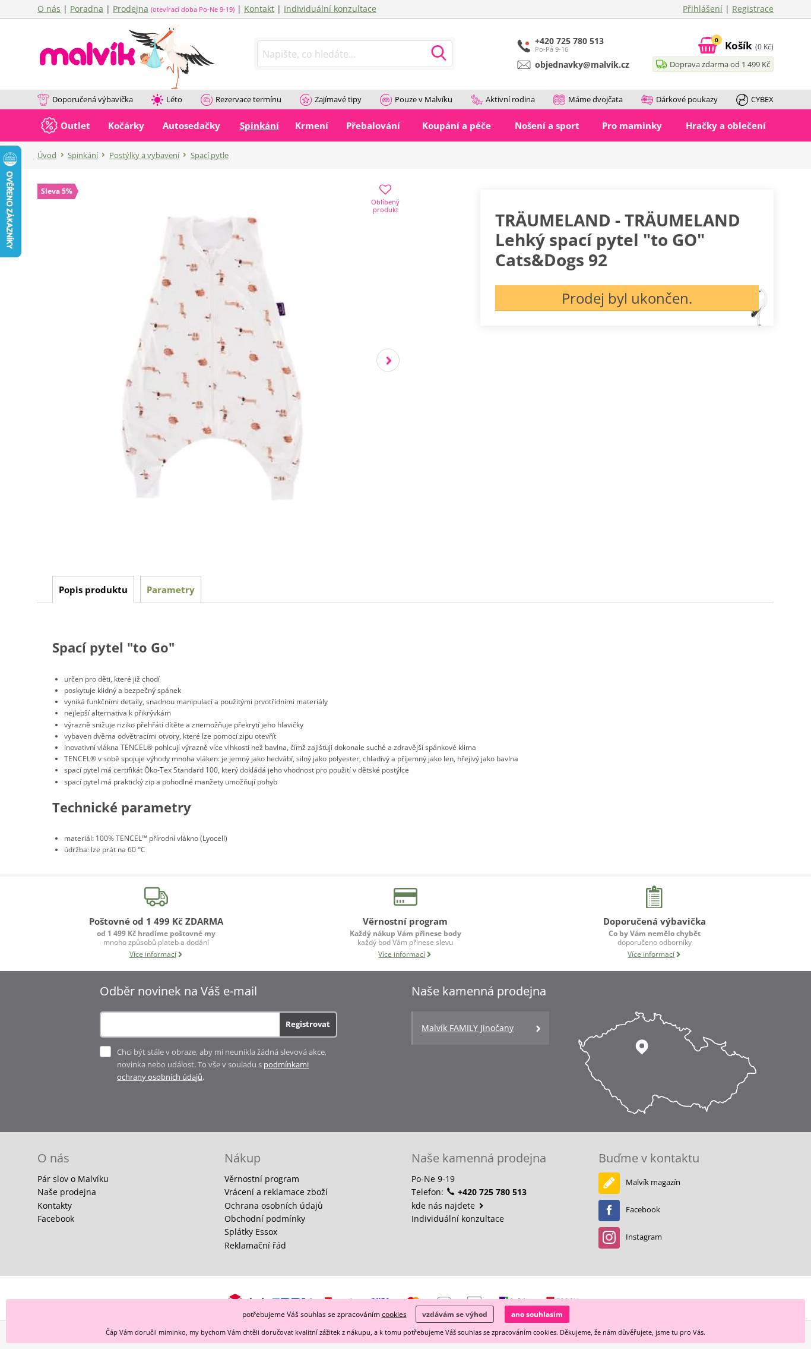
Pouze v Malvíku (423, 99)
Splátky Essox (250, 1231)
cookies (394, 1314)
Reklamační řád (255, 1245)
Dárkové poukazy (687, 99)
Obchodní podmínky (264, 1218)
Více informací (152, 954)
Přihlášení (703, 8)
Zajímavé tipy (338, 99)
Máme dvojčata (595, 99)
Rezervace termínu (248, 99)
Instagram (644, 1236)
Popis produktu (93, 589)
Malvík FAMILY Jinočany (468, 1027)
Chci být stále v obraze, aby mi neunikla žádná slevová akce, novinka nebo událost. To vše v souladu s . (222, 1064)
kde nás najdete (444, 1205)
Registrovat (308, 1024)
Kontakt (259, 8)
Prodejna (130, 8)
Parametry (171, 589)
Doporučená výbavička (92, 99)
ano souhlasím (537, 1314)
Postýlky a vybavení (144, 155)
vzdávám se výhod (454, 1314)
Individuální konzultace (330, 8)
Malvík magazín (653, 1182)
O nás (49, 8)
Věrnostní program (261, 1178)
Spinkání (83, 155)
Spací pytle (210, 155)
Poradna (86, 8)
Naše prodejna (66, 1191)
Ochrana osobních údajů (273, 1205)
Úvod (46, 155)
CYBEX (762, 99)
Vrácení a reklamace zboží (276, 1191)
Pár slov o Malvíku (73, 1178)
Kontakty (54, 1205)
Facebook (55, 1218)
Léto (174, 99)
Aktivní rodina (510, 99)
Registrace (753, 8)
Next (388, 360)
